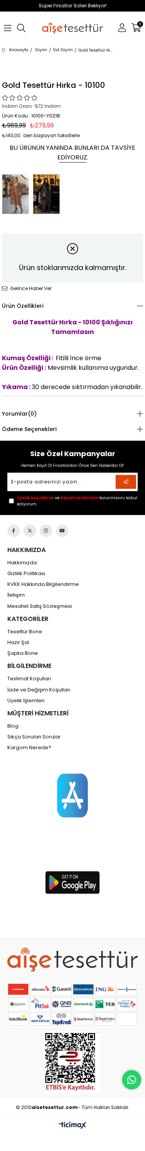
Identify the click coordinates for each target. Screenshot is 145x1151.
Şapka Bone (22, 653)
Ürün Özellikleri (22, 306)
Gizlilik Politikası (26, 573)
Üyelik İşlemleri (25, 700)
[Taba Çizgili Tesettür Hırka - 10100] (17, 194)
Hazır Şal (18, 642)
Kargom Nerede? (29, 747)
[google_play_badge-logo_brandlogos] (72, 882)
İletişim (16, 595)
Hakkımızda (22, 562)
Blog (13, 726)
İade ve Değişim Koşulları (38, 689)
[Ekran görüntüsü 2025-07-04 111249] (72, 1062)
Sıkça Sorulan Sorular (34, 736)
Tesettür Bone (24, 631)
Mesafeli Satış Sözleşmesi (39, 606)
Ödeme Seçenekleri (29, 429)
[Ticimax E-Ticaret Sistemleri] (72, 1126)
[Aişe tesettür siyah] (72, 959)
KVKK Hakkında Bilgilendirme (43, 584)
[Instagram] (46, 531)
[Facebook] (13, 531)
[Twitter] (30, 531)
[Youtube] (62, 531)
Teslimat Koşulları (29, 678)
